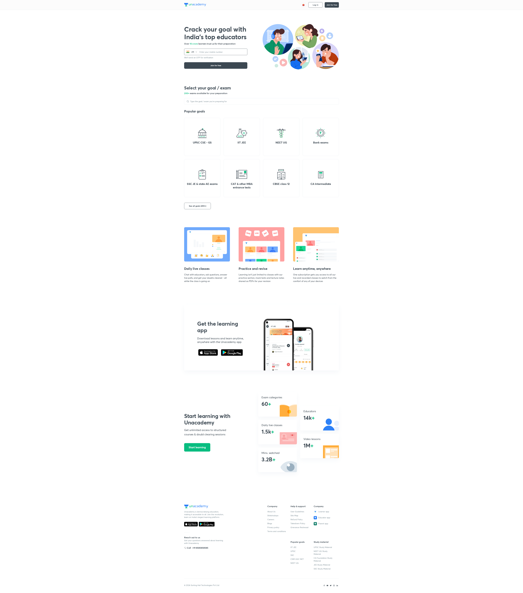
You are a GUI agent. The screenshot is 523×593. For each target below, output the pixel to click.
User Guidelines (297, 511)
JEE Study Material (322, 564)
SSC (292, 555)
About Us (271, 511)
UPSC (293, 551)
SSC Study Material (322, 568)
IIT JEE (293, 547)
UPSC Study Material (323, 547)
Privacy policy (273, 527)
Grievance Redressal (299, 527)
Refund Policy (296, 519)
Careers (270, 519)
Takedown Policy (298, 523)
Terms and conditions (276, 531)
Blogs (269, 523)
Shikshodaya (272, 515)
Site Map (294, 515)
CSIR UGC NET (297, 559)
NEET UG (295, 563)
